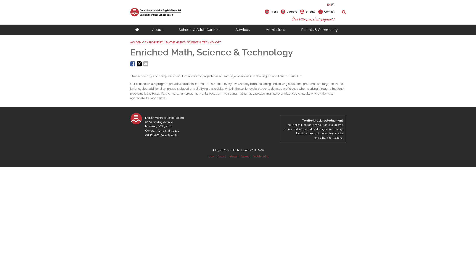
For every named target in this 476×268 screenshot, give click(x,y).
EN (329, 4)
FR (333, 4)
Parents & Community (319, 30)
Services (243, 30)
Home (211, 156)
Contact (222, 156)
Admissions (275, 30)
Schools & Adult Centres (199, 30)
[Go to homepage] (137, 30)
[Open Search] (344, 12)
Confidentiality (260, 156)
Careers (245, 156)
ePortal (233, 156)
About (157, 30)
